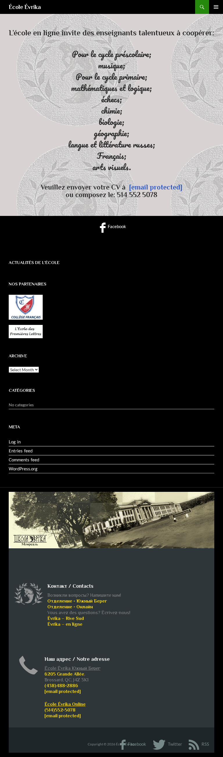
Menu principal (216, 7)
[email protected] (155, 187)
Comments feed (24, 459)
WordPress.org (23, 468)
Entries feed (21, 450)
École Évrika (25, 7)
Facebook (116, 226)
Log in (15, 441)
